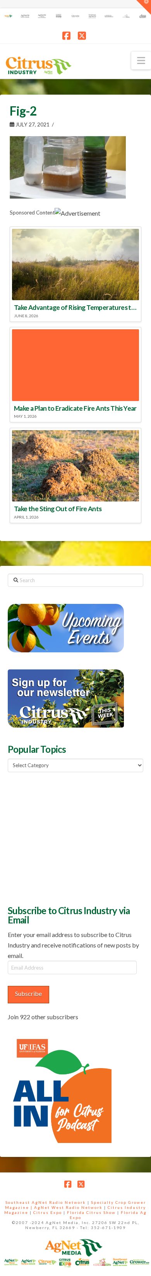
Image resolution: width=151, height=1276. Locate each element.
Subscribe (28, 993)
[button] (141, 60)
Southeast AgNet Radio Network (45, 1202)
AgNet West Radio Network (68, 1207)
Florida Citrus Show (91, 1212)
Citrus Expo (47, 1212)
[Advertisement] (66, 837)
